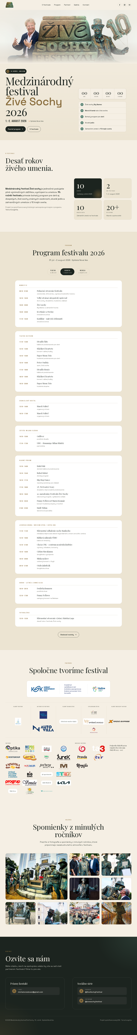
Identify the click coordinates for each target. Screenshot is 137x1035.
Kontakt (86, 5)
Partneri (67, 5)
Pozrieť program (14, 129)
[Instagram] (125, 5)
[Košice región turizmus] (99, 689)
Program (57, 5)
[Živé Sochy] (9, 5)
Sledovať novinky (67, 635)
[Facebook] (120, 5)
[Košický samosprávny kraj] (43, 689)
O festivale (46, 5)
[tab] (53, 271)
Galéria (76, 5)
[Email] (129, 5)
